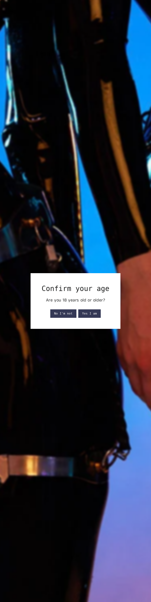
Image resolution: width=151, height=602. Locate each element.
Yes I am (89, 313)
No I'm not (63, 313)
